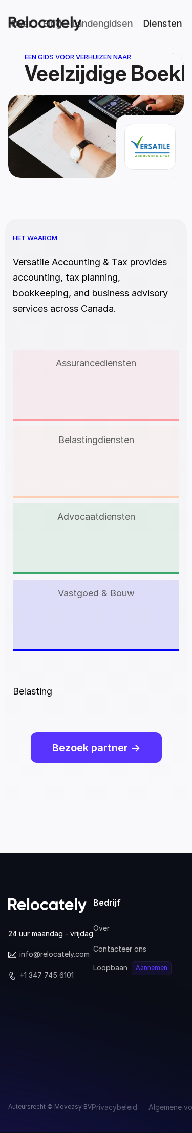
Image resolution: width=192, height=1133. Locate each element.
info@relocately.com (54, 954)
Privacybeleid (114, 1107)
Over (101, 927)
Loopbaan (110, 967)
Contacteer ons (119, 948)
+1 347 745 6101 (46, 974)
